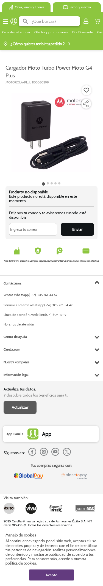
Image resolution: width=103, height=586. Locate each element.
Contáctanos (12, 283)
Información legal (16, 375)
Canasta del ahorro (16, 32)
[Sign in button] (86, 21)
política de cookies (20, 563)
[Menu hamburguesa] (5, 21)
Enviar (77, 229)
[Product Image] (51, 132)
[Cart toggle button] (97, 21)
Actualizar (20, 407)
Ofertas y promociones (51, 32)
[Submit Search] (25, 21)
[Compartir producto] (85, 104)
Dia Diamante (82, 32)
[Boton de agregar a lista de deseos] (86, 90)
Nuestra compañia (16, 362)
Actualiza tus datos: (20, 389)
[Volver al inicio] (13, 21)
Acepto (51, 575)
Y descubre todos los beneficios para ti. (36, 395)
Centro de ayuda (15, 337)
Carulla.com (12, 349)
